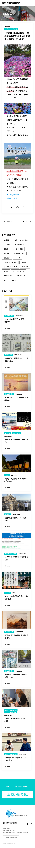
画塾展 (6, 249)
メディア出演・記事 (18, 271)
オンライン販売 (18, 249)
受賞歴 (6, 271)
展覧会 (23, 262)
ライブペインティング (11, 29)
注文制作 (7, 244)
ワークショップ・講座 (10, 262)
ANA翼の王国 (21, 276)
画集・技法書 (8, 276)
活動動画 (7, 258)
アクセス (6, 253)
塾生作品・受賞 (19, 244)
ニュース (17, 258)
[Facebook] (17, 207)
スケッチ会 (25, 267)
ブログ (14, 280)
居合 (5, 280)
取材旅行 (7, 240)
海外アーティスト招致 (21, 240)
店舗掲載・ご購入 (19, 253)
